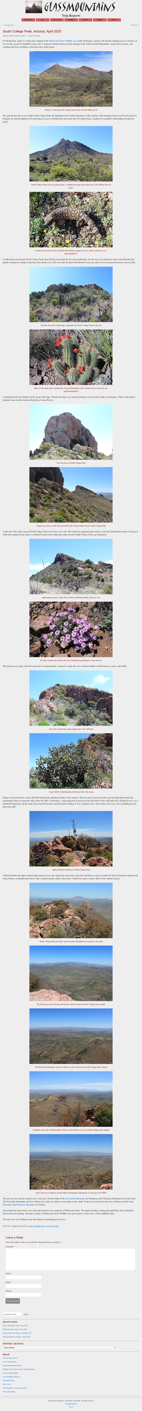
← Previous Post (8, 25)
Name (9, 1273)
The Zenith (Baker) (9, 1391)
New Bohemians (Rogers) (11, 1376)
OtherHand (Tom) (9, 1380)
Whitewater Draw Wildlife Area (63, 40)
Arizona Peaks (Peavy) (10, 1358)
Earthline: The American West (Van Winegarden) (19, 1369)
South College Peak (52, 1226)
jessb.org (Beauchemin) (10, 1373)
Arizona (30, 1226)
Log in (71, 1407)
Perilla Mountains (39, 1226)
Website (9, 1291)
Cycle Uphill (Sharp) (10, 1362)
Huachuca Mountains (25, 1204)
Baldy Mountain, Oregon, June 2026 (15, 1329)
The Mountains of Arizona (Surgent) (15, 1388)
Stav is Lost (7, 1384)
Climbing (15, 1226)
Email (9, 1282)
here (63, 1219)
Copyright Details (71, 1404)
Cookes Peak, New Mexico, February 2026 (17, 1333)
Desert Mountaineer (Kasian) (12, 1365)
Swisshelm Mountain (75, 1198)
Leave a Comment (34, 36)
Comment (10, 1246)
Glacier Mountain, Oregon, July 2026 (15, 1325)
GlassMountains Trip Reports (71, 7)
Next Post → (135, 25)
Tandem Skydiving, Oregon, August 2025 (16, 1337)
